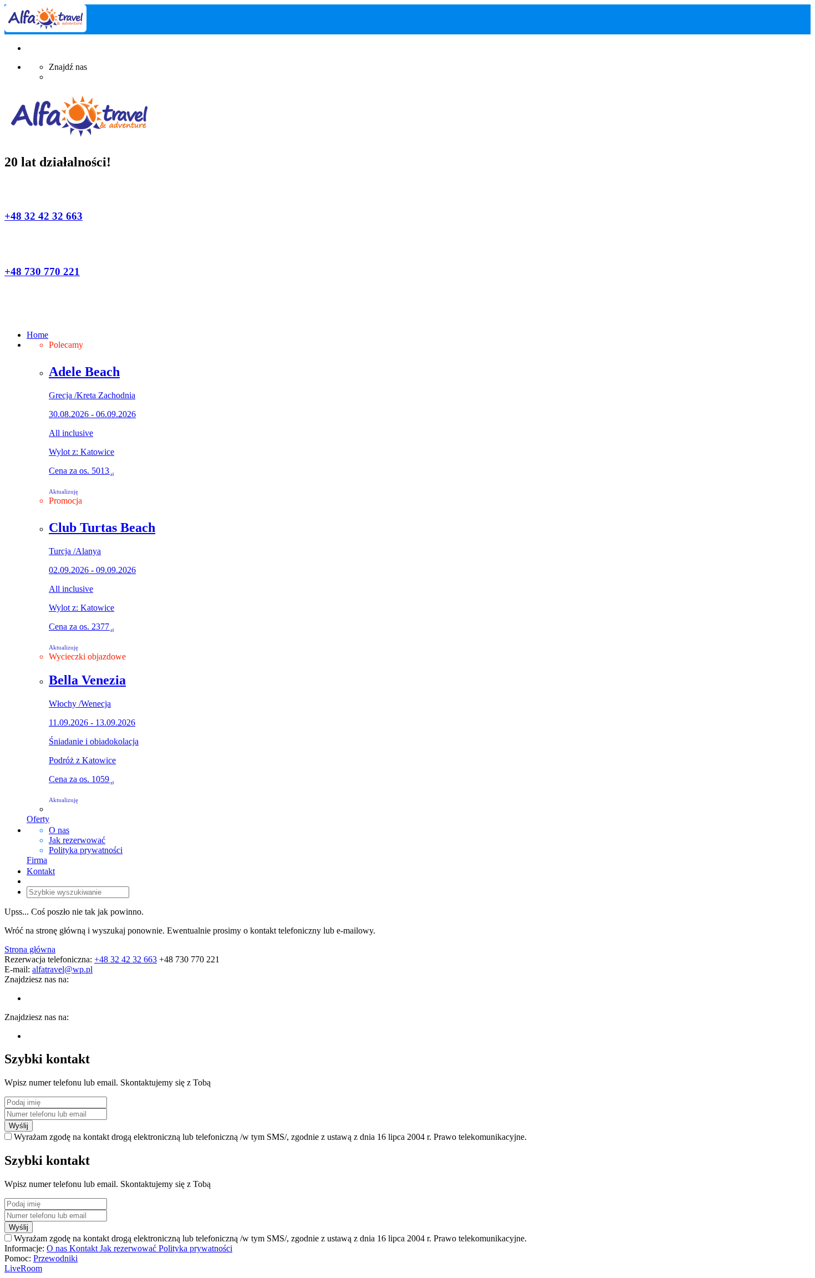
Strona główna (29, 949)
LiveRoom (23, 1268)
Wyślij (18, 1126)
